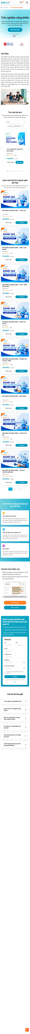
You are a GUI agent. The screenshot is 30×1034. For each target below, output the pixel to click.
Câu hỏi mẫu (15, 602)
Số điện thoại (7, 654)
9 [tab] (19, 171)
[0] (19, 2)
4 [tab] (12, 171)
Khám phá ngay (15, 29)
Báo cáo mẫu (15, 607)
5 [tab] (13, 171)
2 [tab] (9, 171)
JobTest (6, 7)
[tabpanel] (15, 148)
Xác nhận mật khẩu (9, 666)
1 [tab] (7, 171)
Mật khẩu (6, 660)
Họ (5, 642)
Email (5, 648)
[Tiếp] (28, 147)
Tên (17, 642)
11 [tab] (22, 171)
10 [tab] (20, 171)
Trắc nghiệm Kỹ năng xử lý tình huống (14, 150)
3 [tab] (10, 171)
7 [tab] (16, 171)
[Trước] (1, 147)
